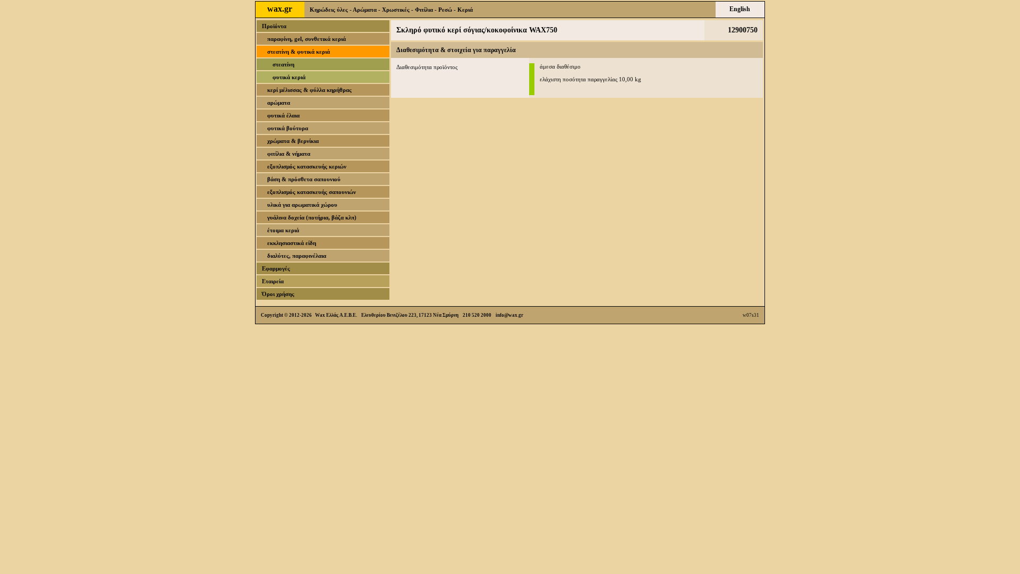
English (739, 9)
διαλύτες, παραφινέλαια (296, 255)
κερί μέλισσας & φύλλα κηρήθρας (309, 90)
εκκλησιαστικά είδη (291, 243)
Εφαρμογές (276, 268)
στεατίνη (283, 64)
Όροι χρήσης (278, 294)
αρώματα (278, 102)
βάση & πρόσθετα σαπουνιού (304, 179)
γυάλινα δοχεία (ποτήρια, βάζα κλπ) (311, 217)
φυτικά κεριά (289, 77)
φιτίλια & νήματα (288, 153)
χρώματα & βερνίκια (293, 141)
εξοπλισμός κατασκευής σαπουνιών (311, 192)
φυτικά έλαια (283, 115)
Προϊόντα (274, 26)
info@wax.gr (509, 315)
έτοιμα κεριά (283, 230)
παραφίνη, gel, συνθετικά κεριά (306, 39)
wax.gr (279, 8)
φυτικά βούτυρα (287, 128)
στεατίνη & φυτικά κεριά (298, 51)
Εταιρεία (273, 281)
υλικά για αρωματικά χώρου (302, 204)
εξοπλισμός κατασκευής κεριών (306, 166)
